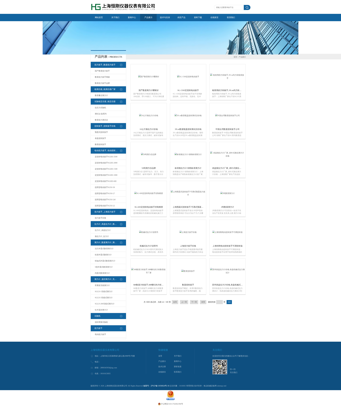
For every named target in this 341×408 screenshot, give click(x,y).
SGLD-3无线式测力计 (104, 298)
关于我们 (115, 17)
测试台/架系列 (101, 114)
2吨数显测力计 (227, 207)
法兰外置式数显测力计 (104, 249)
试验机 (97, 316)
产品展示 (148, 17)
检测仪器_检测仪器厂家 (104, 89)
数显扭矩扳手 (100, 144)
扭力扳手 (98, 328)
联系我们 (231, 17)
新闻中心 (132, 17)
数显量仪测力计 (101, 95)
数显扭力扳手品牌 (102, 83)
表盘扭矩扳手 (100, 138)
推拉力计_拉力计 (102, 236)
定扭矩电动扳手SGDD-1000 (106, 175)
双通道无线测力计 (102, 285)
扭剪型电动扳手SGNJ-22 (105, 206)
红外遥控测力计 (101, 310)
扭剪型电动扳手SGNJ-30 (105, 187)
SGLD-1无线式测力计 (104, 292)
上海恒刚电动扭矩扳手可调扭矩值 (228, 246)
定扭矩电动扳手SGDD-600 (105, 181)
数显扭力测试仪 (101, 120)
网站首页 (99, 17)
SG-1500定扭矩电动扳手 (188, 90)
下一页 (194, 302)
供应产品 (181, 17)
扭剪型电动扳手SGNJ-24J (105, 200)
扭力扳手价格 (100, 218)
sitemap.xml (221, 386)
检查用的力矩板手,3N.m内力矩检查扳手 (229, 90)
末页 (203, 302)
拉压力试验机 (100, 108)
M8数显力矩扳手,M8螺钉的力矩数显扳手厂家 (153, 285)
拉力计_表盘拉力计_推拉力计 (107, 224)
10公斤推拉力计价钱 (149, 129)
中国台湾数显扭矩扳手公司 (227, 129)
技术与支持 (165, 17)
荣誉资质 (177, 367)
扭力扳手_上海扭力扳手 (104, 212)
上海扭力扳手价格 (188, 246)
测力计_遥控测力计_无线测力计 (108, 279)
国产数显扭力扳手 (102, 71)
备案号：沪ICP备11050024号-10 (156, 386)
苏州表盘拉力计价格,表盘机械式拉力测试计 (231, 285)
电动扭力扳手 (100, 334)
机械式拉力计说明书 (149, 246)
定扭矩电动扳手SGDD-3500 (106, 157)
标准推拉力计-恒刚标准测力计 (188, 168)
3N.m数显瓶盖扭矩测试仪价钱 (188, 129)
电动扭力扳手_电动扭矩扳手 (106, 150)
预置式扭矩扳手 (101, 132)
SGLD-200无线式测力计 (104, 304)
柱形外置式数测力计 (103, 255)
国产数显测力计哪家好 (149, 90)
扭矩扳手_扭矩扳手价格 (104, 126)
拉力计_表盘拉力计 (103, 230)
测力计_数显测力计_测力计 (106, 242)
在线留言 (214, 17)
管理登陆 (190, 386)
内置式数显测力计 (102, 273)
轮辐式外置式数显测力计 (105, 261)
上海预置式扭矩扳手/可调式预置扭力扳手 (191, 207)
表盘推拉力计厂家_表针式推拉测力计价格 (230, 168)
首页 (235, 57)
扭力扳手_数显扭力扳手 (104, 65)
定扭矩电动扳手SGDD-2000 (106, 163)
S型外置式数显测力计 (104, 267)
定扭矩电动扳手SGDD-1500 (106, 169)
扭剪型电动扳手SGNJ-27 (105, 193)
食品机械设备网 (210, 386)
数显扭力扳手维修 (102, 77)
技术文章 (162, 367)
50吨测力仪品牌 (149, 168)
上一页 (184, 302)
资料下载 (198, 17)
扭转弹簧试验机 (101, 322)
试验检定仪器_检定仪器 (104, 101)
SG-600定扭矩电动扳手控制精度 (149, 207)
